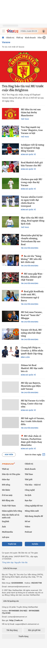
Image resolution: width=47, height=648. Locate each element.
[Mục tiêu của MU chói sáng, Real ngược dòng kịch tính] (10, 221)
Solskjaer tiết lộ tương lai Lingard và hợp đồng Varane (32, 147)
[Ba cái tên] (10, 260)
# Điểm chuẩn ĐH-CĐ (29, 31)
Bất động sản (8, 500)
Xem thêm (9, 455)
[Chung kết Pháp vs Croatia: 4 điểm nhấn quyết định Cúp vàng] (10, 351)
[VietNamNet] (3, 37)
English (5, 521)
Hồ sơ (27, 521)
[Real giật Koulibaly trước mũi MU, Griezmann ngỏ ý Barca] (10, 295)
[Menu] (3, 31)
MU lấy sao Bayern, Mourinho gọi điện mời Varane (31, 386)
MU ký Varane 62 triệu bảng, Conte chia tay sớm (33, 403)
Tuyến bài (12, 544)
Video (27, 526)
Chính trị (10, 38)
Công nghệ (30, 490)
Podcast (28, 532)
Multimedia (7, 532)
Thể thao (25, 119)
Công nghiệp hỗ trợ (34, 506)
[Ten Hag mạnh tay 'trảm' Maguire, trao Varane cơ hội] (10, 131)
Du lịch (28, 495)
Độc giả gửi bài (34, 630)
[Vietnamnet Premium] (8, 465)
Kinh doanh (30, 38)
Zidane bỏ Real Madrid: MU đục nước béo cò (32, 368)
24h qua (5, 537)
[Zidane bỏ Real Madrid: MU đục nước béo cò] (10, 369)
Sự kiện (35, 544)
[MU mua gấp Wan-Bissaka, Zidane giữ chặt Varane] (10, 278)
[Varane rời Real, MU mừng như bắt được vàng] (10, 334)
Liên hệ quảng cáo (11, 601)
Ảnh (4, 526)
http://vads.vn (16, 620)
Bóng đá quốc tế (28, 154)
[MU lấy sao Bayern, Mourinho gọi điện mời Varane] (10, 387)
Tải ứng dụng (12, 630)
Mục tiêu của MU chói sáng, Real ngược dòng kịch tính (32, 220)
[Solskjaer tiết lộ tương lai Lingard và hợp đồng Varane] (10, 149)
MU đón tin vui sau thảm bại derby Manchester (31, 112)
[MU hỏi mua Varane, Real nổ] (10, 316)
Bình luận (25, 357)
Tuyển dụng (23, 636)
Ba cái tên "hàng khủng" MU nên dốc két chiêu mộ (31, 259)
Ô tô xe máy (7, 495)
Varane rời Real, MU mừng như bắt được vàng (31, 333)
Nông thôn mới (32, 511)
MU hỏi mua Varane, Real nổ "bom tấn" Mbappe (31, 315)
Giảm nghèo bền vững (12, 511)
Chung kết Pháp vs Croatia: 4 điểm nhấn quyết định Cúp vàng (32, 350)
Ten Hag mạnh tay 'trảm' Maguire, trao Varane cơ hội (32, 130)
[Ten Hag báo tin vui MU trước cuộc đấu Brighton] (23, 66)
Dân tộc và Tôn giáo (11, 474)
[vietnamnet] (12, 32)
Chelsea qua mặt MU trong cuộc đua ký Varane (31, 182)
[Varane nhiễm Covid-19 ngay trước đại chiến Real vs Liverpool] (10, 201)
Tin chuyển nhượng (29, 248)
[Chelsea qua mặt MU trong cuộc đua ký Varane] (10, 183)
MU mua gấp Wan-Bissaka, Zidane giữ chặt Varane (32, 276)
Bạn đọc (28, 500)
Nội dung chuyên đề (34, 516)
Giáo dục (6, 479)
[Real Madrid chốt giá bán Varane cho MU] (10, 166)
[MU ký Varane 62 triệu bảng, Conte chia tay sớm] (10, 404)
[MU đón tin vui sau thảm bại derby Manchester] (10, 113)
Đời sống (6, 485)
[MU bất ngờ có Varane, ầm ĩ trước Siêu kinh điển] (10, 422)
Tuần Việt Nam (9, 506)
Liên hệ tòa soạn (10, 568)
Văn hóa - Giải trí (33, 485)
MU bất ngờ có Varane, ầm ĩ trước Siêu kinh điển (33, 421)
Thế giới (28, 479)
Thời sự (19, 38)
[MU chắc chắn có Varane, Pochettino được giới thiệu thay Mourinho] (10, 440)
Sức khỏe (6, 490)
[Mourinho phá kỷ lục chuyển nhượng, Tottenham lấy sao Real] (10, 239)
